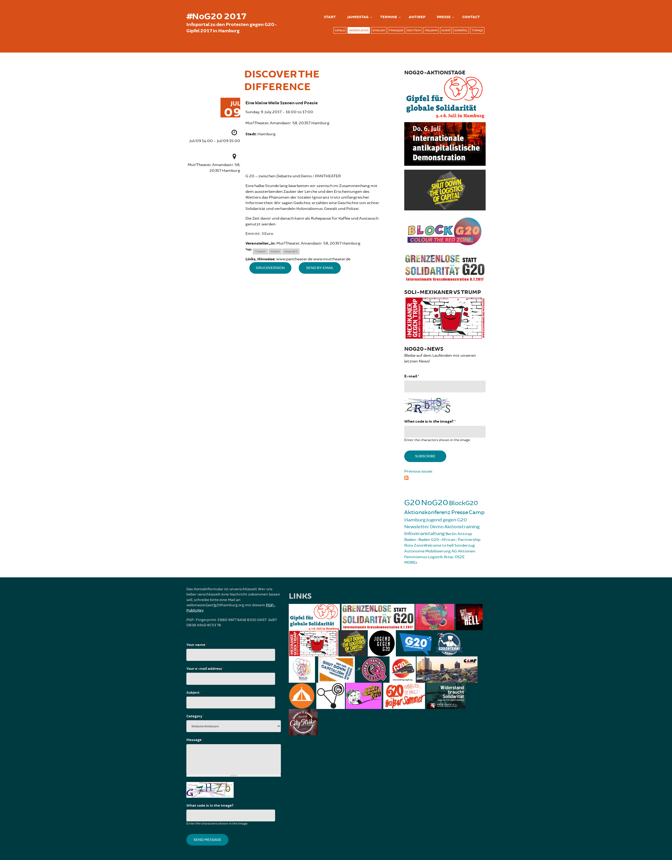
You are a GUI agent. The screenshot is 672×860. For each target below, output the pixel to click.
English (378, 30)
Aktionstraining (462, 527)
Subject (193, 692)
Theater (260, 251)
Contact (471, 17)
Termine (388, 17)
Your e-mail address (205, 668)
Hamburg (415, 520)
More (410, 562)
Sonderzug (464, 545)
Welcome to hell (439, 545)
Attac (449, 557)
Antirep (465, 533)
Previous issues (418, 471)
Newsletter (416, 527)
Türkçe (477, 30)
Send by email (320, 268)
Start (330, 17)
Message (194, 740)
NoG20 (434, 502)
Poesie (275, 251)
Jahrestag (358, 17)
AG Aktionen (463, 551)
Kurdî (446, 30)
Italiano (431, 30)
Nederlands (359, 30)
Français (396, 30)
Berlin (451, 533)
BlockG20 (463, 503)
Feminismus (415, 557)
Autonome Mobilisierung (427, 551)
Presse (444, 17)
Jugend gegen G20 (446, 520)
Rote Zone (413, 545)
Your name (196, 645)
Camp (477, 512)
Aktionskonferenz (427, 512)
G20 (412, 502)
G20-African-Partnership (455, 539)
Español (461, 30)
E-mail (411, 376)
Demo (437, 527)
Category (195, 716)
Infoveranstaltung (424, 533)
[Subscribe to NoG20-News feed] (445, 477)
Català (340, 30)
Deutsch (414, 30)
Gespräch (290, 251)
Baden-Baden (417, 539)
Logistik (435, 557)
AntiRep (417, 17)
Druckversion (270, 268)
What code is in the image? (429, 421)
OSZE (460, 557)
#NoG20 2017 (216, 16)
